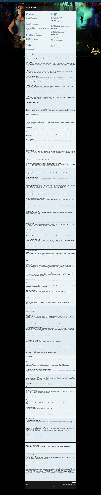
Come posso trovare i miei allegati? (55, 41)
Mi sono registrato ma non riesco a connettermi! (32, 15)
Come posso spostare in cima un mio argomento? (32, 41)
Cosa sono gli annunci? (28, 48)
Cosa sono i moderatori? (54, 13)
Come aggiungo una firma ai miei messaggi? (31, 33)
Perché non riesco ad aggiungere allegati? (31, 37)
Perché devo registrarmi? (29, 12)
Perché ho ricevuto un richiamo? (30, 38)
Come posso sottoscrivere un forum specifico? (57, 36)
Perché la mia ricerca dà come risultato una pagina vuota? (58, 30)
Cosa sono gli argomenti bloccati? (30, 50)
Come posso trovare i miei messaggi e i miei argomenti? (58, 32)
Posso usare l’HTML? (28, 45)
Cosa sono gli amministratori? (55, 12)
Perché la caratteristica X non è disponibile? (56, 44)
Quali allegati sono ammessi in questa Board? (57, 40)
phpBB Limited (48, 457)
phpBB (47, 486)
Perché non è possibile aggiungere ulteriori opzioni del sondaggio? (34, 35)
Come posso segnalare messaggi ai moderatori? (32, 39)
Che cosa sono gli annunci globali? (30, 47)
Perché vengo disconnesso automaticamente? (31, 18)
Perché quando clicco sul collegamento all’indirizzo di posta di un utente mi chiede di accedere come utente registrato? (37, 29)
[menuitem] (11, 1)
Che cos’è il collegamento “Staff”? (55, 18)
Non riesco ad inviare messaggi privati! (56, 21)
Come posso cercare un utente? (55, 31)
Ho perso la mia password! (29, 17)
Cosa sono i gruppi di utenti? (54, 14)
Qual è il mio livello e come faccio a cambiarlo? (31, 27)
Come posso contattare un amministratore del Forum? (58, 47)
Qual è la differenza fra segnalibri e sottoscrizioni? (57, 35)
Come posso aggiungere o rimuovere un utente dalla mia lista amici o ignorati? (61, 26)
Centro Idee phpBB (64, 463)
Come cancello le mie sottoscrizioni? (55, 37)
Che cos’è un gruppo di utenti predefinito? (56, 17)
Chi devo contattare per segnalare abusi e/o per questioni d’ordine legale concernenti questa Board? (62, 46)
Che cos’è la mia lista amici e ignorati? (56, 25)
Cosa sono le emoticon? (29, 46)
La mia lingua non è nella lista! (29, 25)
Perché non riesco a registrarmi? (30, 14)
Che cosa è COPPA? (28, 13)
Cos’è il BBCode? (28, 44)
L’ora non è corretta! (28, 23)
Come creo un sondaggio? (29, 34)
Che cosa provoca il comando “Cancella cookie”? (32, 19)
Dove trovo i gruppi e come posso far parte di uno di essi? (58, 15)
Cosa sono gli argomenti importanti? (30, 49)
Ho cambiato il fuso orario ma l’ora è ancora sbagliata (32, 24)
